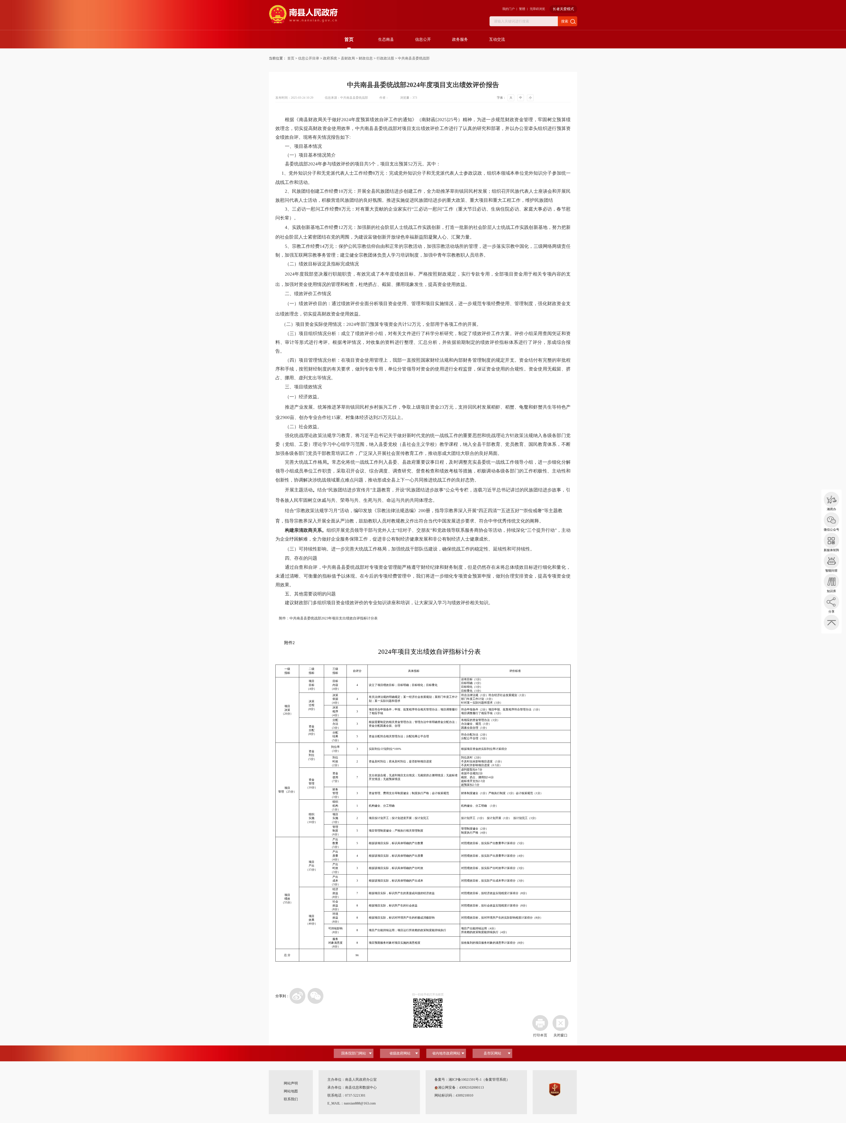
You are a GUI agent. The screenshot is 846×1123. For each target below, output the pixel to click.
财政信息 (366, 58)
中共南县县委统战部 (414, 58)
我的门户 (508, 9)
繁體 (522, 9)
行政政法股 (385, 58)
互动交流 (497, 39)
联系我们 (291, 1099)
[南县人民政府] (303, 14)
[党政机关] (555, 1089)
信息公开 (423, 39)
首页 (349, 39)
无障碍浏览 (537, 9)
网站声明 (291, 1083)
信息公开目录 (308, 58)
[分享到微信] (315, 996)
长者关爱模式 (563, 9)
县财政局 (348, 58)
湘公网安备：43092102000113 (461, 1087)
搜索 (564, 21)
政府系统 (330, 58)
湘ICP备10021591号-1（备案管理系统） (479, 1079)
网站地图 (291, 1091)
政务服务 (460, 39)
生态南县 (386, 39)
